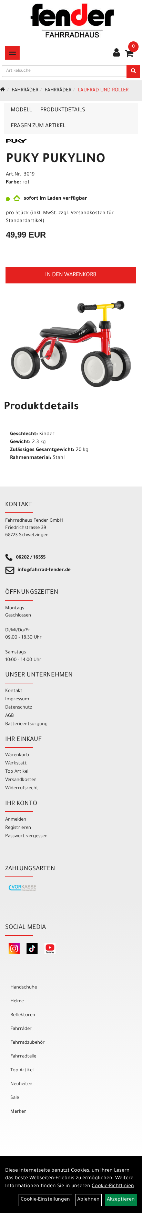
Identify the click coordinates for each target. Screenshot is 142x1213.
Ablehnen (88, 1200)
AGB (9, 716)
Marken (18, 1111)
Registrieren (18, 828)
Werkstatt (16, 763)
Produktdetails (62, 110)
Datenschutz (18, 707)
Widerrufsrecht (21, 788)
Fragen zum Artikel (38, 126)
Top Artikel (16, 771)
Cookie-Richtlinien (113, 1186)
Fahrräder (25, 90)
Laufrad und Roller (103, 90)
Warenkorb (17, 755)
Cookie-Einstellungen (45, 1200)
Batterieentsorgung (26, 724)
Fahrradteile (23, 1056)
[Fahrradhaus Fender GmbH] (72, 20)
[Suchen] (133, 71)
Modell (21, 110)
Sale (14, 1098)
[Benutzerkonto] (116, 53)
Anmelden (15, 819)
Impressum (17, 699)
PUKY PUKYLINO (55, 160)
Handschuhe (23, 987)
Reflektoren (22, 1015)
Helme (17, 1001)
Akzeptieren (121, 1200)
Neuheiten (21, 1084)
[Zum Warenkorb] (129, 56)
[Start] (2, 90)
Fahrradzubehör (27, 1042)
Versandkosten (21, 780)
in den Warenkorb (71, 275)
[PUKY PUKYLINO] (71, 344)
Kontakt (13, 691)
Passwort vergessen (26, 836)
